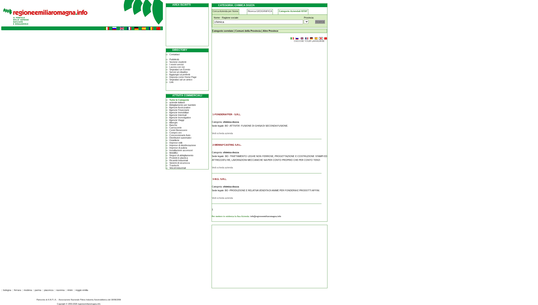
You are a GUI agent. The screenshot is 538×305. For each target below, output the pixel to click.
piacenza (48, 290)
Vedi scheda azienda (222, 133)
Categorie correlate (222, 31)
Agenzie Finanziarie (179, 110)
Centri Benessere (178, 130)
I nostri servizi (176, 64)
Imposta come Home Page (182, 77)
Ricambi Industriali (178, 160)
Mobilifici (173, 153)
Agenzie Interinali (177, 115)
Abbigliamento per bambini (182, 105)
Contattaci (174, 54)
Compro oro (175, 132)
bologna (7, 290)
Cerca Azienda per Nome (225, 11)
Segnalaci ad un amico (180, 79)
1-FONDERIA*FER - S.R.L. (226, 114)
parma (38, 290)
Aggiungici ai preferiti (179, 74)
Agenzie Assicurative (179, 107)
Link (171, 82)
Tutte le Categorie (179, 100)
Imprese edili (175, 142)
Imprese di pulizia (178, 148)
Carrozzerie (175, 127)
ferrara (17, 290)
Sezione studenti (177, 62)
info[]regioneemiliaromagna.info (265, 216)
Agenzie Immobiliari (179, 112)
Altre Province (270, 31)
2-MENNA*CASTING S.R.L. (226, 145)
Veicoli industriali (177, 168)
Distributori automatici (180, 137)
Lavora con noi (177, 67)
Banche (173, 125)
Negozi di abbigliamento (181, 155)
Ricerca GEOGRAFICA (260, 11)
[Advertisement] (247, 75)
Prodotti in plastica (178, 158)
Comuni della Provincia (248, 31)
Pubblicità (174, 59)
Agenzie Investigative (180, 117)
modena (28, 290)
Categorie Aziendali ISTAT (293, 11)
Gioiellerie (174, 140)
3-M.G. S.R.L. (219, 179)
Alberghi (173, 122)
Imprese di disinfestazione (182, 145)
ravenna (60, 290)
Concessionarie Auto (179, 135)
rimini (70, 290)
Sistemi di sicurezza (179, 163)
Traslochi (174, 165)
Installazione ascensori (181, 150)
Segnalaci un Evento (179, 69)
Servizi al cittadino (178, 72)
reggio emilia (81, 290)
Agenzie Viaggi (176, 120)
